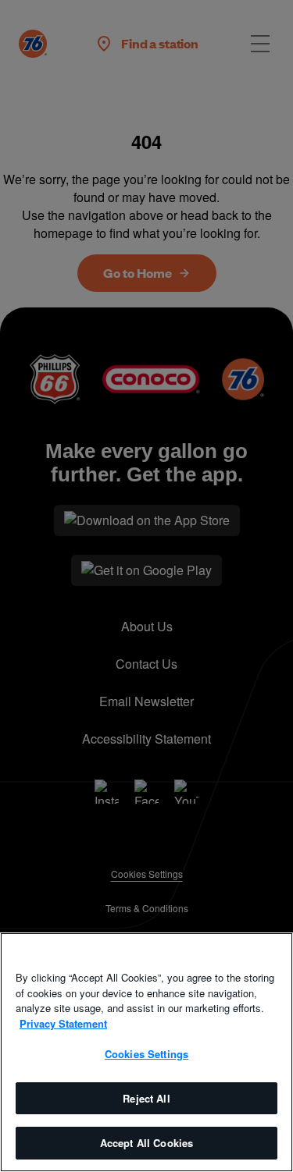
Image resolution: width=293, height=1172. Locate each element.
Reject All (146, 1098)
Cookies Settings (146, 1053)
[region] (146, 1052)
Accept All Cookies (146, 1142)
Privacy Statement (63, 1023)
